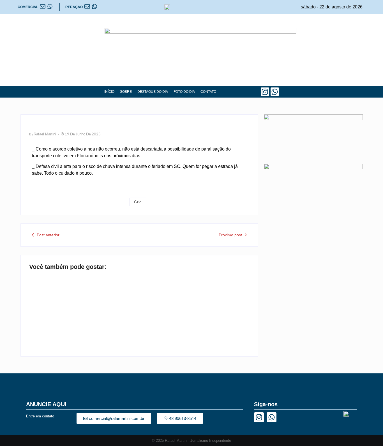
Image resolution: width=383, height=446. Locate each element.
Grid (138, 202)
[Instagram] (265, 91)
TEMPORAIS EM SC (58, 326)
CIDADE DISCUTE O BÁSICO (180, 326)
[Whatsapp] (275, 91)
